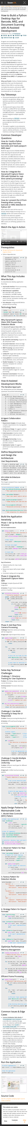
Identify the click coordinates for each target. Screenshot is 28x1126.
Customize (15, 1120)
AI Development (16, 6)
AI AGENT (16, 38)
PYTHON (24, 35)
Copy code (22, 257)
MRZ (10, 35)
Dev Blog (8, 6)
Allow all (24, 1121)
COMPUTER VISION (7, 38)
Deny (5, 1121)
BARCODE (4, 35)
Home (2, 6)
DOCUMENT (17, 35)
